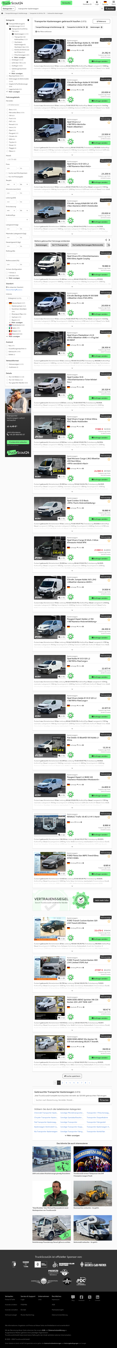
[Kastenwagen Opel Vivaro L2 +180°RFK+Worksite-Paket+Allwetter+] (50, 130)
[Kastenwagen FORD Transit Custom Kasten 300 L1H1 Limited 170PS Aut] (50, 968)
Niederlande (18, 325)
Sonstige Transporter (68, 1122)
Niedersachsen (19, 306)
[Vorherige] (36, 51)
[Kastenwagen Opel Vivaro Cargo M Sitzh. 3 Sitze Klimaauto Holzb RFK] (50, 548)
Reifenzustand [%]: (12, 261)
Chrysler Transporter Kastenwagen (48, 1117)
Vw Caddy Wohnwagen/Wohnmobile (87, 245)
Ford (12, 118)
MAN (12, 139)
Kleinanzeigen (16, 364)
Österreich (17, 334)
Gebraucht (14, 352)
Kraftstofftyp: (10, 215)
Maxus (12, 151)
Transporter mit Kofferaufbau (21, 38)
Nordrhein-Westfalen (19, 310)
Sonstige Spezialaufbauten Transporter (76, 1117)
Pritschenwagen (22, 55)
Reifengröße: (10, 251)
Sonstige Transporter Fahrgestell (73, 1131)
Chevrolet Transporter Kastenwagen (48, 1113)
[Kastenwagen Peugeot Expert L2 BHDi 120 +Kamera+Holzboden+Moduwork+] (50, 785)
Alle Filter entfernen (44, 32)
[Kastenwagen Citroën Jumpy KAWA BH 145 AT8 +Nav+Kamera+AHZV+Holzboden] (50, 211)
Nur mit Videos (16, 380)
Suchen (110, 8)
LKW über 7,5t (19, 63)
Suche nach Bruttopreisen (18, 173)
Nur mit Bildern (16, 377)
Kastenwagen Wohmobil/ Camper (47, 1127)
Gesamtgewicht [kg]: (13, 242)
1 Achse (12, 273)
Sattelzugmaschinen (19, 70)
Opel (12, 130)
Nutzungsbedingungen (71, 1343)
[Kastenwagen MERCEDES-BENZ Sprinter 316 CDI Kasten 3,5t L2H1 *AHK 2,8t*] (50, 1008)
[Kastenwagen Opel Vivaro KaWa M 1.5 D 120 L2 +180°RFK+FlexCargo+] (50, 706)
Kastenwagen (21, 34)
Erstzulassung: (11, 207)
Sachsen (16, 317)
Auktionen (13, 367)
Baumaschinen (16, 76)
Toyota (12, 142)
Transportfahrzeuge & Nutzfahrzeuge (17, 25)
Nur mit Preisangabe (16, 177)
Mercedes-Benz (16, 113)
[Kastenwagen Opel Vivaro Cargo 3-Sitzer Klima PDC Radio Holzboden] (50, 427)
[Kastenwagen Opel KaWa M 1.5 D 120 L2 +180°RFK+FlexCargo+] (50, 667)
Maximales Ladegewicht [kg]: (16, 234)
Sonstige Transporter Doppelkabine (74, 1127)
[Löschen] (102, 8)
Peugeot (13, 133)
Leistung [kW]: (11, 198)
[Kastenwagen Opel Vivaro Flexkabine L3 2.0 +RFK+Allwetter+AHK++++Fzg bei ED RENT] (50, 343)
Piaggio (12, 148)
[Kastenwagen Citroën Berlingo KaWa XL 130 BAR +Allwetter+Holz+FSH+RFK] (50, 51)
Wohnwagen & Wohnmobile (19, 80)
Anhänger (17, 60)
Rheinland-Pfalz (19, 314)
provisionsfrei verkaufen (18, 442)
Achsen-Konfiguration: (14, 269)
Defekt (12, 354)
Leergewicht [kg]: (12, 225)
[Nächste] (63, 51)
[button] (114, 3)
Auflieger (17, 66)
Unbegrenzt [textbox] (14, 298)
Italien (16, 328)
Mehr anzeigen (73, 1135)
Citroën (13, 136)
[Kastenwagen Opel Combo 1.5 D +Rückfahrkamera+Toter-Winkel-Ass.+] (50, 385)
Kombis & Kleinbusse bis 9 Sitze (22, 51)
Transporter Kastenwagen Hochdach (101, 1127)
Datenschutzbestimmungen (52, 1343)
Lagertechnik (15, 89)
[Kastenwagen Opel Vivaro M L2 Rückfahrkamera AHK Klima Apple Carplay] (50, 264)
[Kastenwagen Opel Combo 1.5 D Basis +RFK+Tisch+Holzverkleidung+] (50, 508)
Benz (13, 110)
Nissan (12, 145)
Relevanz (102, 21)
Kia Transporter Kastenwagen (45, 1131)
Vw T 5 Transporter (60, 245)
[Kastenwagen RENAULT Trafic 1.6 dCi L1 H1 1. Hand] (50, 825)
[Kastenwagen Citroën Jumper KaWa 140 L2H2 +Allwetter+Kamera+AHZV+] (50, 588)
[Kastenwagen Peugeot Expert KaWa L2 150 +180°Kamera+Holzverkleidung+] (50, 627)
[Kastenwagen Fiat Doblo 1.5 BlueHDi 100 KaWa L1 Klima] (50, 746)
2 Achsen (14, 276)
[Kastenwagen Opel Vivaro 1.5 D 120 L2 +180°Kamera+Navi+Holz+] (50, 172)
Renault (13, 124)
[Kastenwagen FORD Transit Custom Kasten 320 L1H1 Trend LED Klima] (50, 929)
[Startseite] (2, 13)
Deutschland (14, 290)
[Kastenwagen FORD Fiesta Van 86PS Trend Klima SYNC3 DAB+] (50, 864)
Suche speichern (73, 1076)
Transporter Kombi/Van (96, 1131)
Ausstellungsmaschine (17, 349)
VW (12, 115)
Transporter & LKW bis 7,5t (19, 30)
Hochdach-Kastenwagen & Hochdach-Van (22, 44)
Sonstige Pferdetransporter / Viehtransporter (78, 1113)
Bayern (16, 320)
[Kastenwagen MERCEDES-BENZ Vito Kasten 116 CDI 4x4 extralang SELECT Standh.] (50, 1047)
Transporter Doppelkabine (97, 1117)
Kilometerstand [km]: (13, 189)
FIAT (12, 121)
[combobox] (18, 298)
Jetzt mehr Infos (102, 900)
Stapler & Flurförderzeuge (18, 85)
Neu (11, 346)
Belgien (16, 331)
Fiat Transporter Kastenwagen (46, 1122)
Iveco (12, 127)
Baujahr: (9, 180)
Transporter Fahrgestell (96, 1122)
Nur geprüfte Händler (18, 383)
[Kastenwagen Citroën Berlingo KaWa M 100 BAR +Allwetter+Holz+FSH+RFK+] (50, 90)
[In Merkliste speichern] (108, 43)
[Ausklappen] (72, 73)
